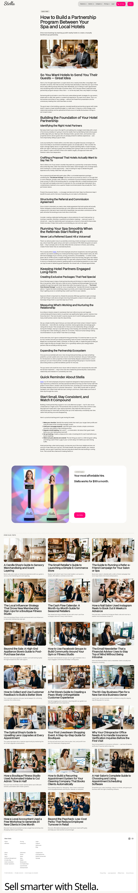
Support (38, 843)
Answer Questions (9, 864)
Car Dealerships (24, 864)
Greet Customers (8, 862)
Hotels (21, 860)
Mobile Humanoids (41, 856)
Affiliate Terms (121, 873)
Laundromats (23, 865)
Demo (6, 852)
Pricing (22, 841)
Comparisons (39, 852)
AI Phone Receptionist (10, 858)
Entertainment (24, 867)
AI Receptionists (40, 854)
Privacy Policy (103, 873)
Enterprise (23, 843)
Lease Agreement (112, 873)
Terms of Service (130, 873)
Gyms (21, 856)
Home (6, 841)
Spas (21, 858)
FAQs (5, 854)
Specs (6, 856)
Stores (21, 854)
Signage (38, 858)
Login (37, 841)
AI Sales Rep (7, 860)
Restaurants (23, 862)
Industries (23, 852)
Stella (54, 252)
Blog (37, 847)
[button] (83, 4)
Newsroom (38, 845)
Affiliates (6, 843)
